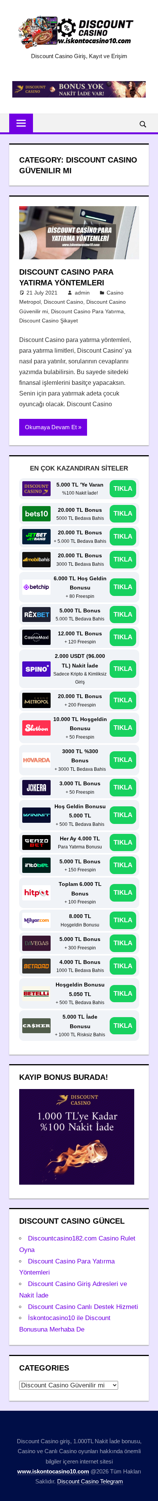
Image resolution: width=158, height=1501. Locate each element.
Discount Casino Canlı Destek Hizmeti (83, 1307)
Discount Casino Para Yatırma (87, 311)
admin (82, 293)
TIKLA (123, 488)
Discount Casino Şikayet (48, 320)
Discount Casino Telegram (90, 1481)
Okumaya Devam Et (51, 427)
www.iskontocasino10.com (53, 1471)
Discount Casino (63, 302)
